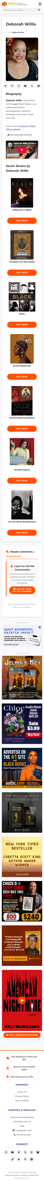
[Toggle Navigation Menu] (40, 4)
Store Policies (22, 1100)
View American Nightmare (24, 1035)
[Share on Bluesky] (25, 86)
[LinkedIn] (18, 1159)
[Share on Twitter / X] (31, 86)
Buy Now (22, 220)
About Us (22, 1092)
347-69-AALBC (23, 1135)
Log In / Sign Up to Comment (22, 590)
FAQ (22, 1126)
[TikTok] (12, 1159)
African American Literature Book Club (21, 1175)
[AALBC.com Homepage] (14, 4)
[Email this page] (38, 86)
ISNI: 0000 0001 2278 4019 (21, 135)
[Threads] (31, 1152)
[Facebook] (18, 1152)
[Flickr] (31, 1159)
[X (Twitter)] (25, 1152)
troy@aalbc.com (23, 1130)
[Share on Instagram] (12, 86)
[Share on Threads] (18, 86)
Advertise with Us (22, 1121)
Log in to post (14, 556)
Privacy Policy (22, 1096)
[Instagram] (6, 1152)
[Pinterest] (25, 1159)
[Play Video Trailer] (22, 1000)
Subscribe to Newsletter (22, 1117)
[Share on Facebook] (5, 86)
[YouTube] (12, 1152)
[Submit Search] (38, 10)
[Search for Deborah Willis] (22, 59)
